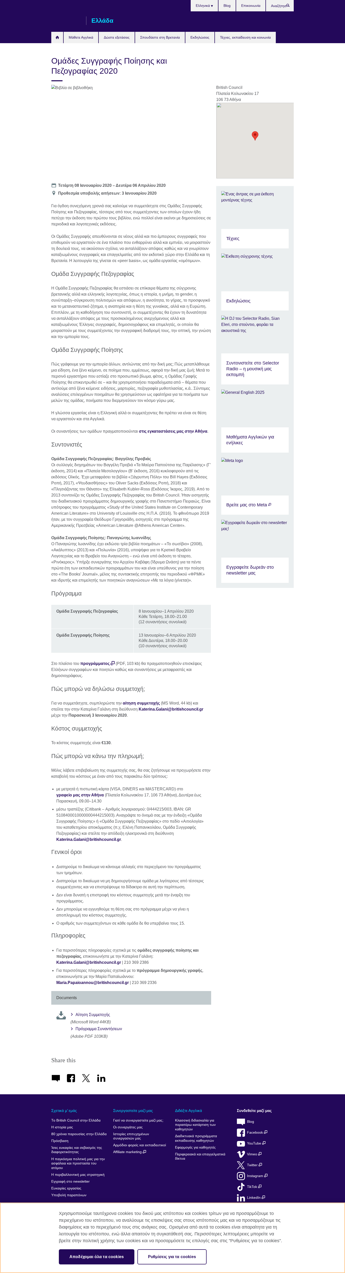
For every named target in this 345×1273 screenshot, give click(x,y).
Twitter (253, 1165)
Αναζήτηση (290, 6)
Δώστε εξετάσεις (117, 37)
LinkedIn (254, 1198)
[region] (172, 1238)
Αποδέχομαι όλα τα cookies (96, 1257)
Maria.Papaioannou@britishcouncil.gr (92, 982)
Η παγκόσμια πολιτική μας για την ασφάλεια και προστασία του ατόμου (78, 1163)
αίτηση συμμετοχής (141, 703)
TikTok (252, 1187)
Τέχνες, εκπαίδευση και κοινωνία (245, 37)
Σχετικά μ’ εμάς (64, 1110)
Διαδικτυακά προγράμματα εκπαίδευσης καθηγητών (196, 1138)
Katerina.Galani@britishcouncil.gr (171, 709)
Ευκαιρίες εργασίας (66, 1188)
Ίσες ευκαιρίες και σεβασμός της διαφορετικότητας (76, 1150)
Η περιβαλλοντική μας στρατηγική (78, 1175)
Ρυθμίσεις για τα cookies (172, 1257)
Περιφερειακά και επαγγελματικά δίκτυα (200, 1156)
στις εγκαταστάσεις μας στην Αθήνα (173, 431)
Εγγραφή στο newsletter (70, 1181)
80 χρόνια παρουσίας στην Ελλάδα (79, 1134)
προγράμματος (95, 663)
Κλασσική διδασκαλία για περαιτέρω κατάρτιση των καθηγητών (195, 1125)
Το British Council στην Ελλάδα (76, 1120)
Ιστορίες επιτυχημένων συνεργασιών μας (131, 1136)
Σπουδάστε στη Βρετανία (160, 37)
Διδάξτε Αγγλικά (188, 1110)
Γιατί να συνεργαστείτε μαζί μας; (138, 1120)
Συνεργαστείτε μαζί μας (133, 1110)
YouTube (254, 1143)
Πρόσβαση (59, 1141)
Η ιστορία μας (62, 1127)
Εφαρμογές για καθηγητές (195, 1147)
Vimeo (252, 1154)
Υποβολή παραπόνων (68, 1195)
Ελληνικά (203, 6)
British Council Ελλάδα (66, 20)
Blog (227, 6)
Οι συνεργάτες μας (128, 1127)
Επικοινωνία (250, 6)
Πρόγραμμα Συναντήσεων (99, 1029)
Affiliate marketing (128, 1152)
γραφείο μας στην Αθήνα (80, 795)
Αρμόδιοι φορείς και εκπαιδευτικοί (139, 1145)
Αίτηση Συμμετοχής (93, 1014)
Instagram (255, 1176)
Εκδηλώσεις (199, 37)
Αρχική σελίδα (57, 37)
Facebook (255, 1132)
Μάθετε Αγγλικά (81, 37)
